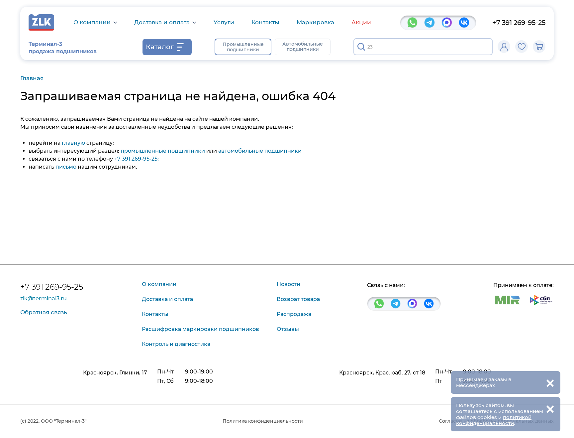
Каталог (160, 47)
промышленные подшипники (163, 151)
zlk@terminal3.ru (43, 298)
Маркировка (315, 22)
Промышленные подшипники (243, 47)
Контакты (265, 22)
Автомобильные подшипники (302, 46)
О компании (92, 22)
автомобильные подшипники (260, 151)
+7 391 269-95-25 (518, 23)
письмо (65, 167)
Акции (361, 22)
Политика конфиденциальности (263, 421)
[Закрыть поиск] (483, 47)
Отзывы (288, 329)
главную (73, 143)
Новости (288, 284)
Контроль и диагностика (176, 344)
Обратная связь (43, 312)
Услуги (224, 22)
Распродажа (294, 314)
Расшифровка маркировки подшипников (200, 329)
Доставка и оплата (162, 22)
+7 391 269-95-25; (136, 159)
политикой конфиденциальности (493, 420)
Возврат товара (298, 299)
